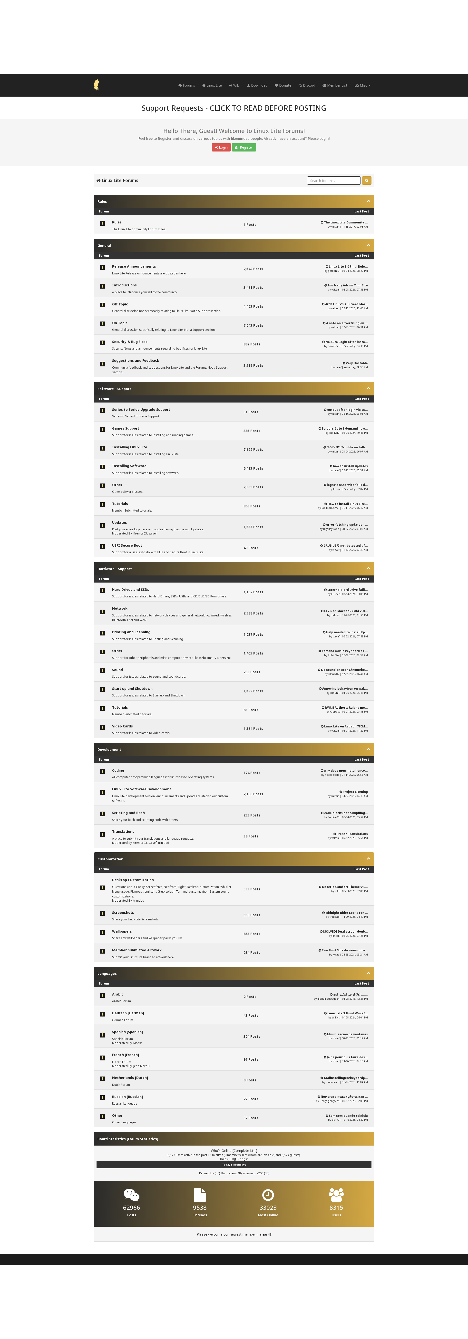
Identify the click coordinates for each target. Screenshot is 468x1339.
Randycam (228, 1173)
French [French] (125, 1054)
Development (109, 749)
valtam (335, 226)
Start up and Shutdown (132, 688)
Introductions (124, 285)
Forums (188, 85)
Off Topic (120, 304)
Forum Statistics (142, 1139)
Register (246, 147)
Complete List (245, 1150)
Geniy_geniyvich (330, 1101)
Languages (107, 973)
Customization (110, 859)
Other (117, 485)
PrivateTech (334, 346)
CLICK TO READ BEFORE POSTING (268, 108)
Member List (336, 85)
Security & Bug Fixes (129, 341)
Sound (117, 669)
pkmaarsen (332, 1082)
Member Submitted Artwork (137, 950)
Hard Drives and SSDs (130, 589)
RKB (337, 891)
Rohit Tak (333, 655)
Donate (284, 85)
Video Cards (122, 726)
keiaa (336, 954)
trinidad (163, 843)
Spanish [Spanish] (127, 1031)
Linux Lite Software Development (141, 789)
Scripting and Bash (128, 812)
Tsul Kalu (334, 432)
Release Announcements (134, 266)
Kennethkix (206, 1173)
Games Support (125, 428)
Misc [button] (363, 85)
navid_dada (332, 774)
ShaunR (335, 693)
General (104, 245)
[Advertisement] (234, 37)
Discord (308, 85)
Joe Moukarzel (330, 508)
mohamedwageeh (328, 998)
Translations (123, 831)
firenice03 (140, 533)
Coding (118, 770)
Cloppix (335, 711)
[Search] (366, 180)
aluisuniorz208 (253, 1173)
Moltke (138, 1043)
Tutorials (120, 503)
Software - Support (114, 388)
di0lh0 (336, 1119)
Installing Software (129, 465)
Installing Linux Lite (129, 447)
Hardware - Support (115, 568)
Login (223, 147)
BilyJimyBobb (331, 529)
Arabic (117, 994)
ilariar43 (264, 1234)
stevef (337, 367)
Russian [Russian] (127, 1096)
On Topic (119, 323)
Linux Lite (213, 85)
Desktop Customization (133, 879)
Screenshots (123, 912)
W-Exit (336, 1017)
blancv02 (333, 674)
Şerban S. (334, 270)
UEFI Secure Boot (127, 545)
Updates (119, 522)
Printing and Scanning (131, 632)
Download (258, 85)
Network (119, 608)
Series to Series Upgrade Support (141, 409)
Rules (102, 201)
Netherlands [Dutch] (130, 1077)
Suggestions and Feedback (135, 360)
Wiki (236, 85)
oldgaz (335, 615)
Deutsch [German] (128, 1013)
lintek (336, 935)
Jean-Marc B (141, 1066)
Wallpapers (122, 931)
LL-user (337, 489)
